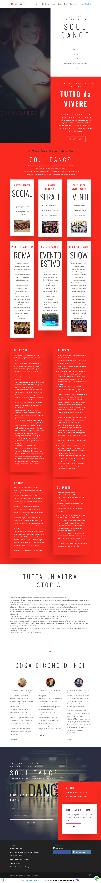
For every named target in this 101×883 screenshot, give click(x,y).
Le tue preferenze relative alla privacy (59, 880)
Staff (65, 4)
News (60, 4)
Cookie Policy (24, 867)
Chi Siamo (45, 4)
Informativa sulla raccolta (31, 880)
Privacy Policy (14, 867)
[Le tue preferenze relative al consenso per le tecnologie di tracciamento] (3, 879)
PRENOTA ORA (76, 139)
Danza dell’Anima (85, 4)
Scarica (73, 826)
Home (37, 4)
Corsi (53, 4)
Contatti (73, 4)
